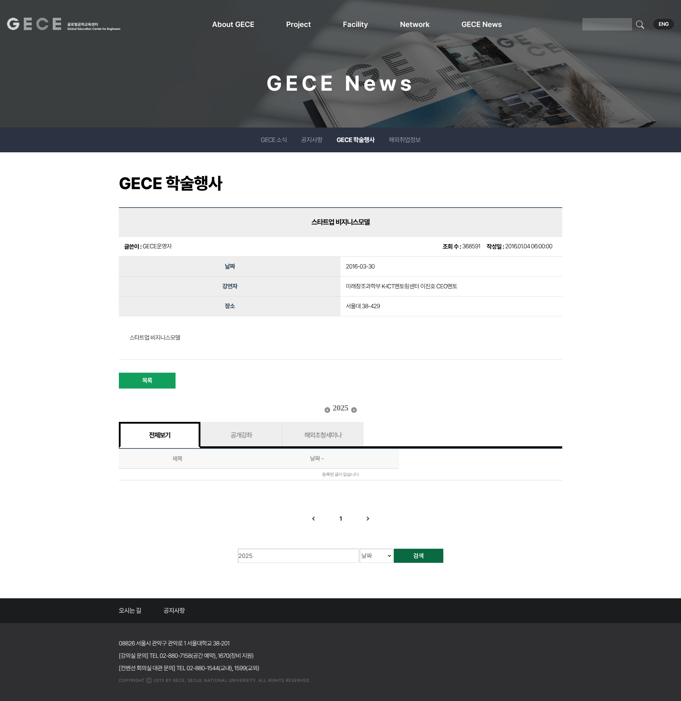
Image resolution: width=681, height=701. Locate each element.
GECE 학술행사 (356, 139)
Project (298, 24)
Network (415, 24)
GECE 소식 (274, 139)
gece (72, 24)
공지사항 (311, 139)
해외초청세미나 (323, 435)
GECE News (481, 24)
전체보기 (159, 435)
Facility (355, 24)
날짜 (315, 458)
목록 (147, 380)
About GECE (233, 24)
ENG (664, 24)
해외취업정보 (405, 139)
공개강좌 (241, 435)
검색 (418, 555)
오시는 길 (130, 610)
